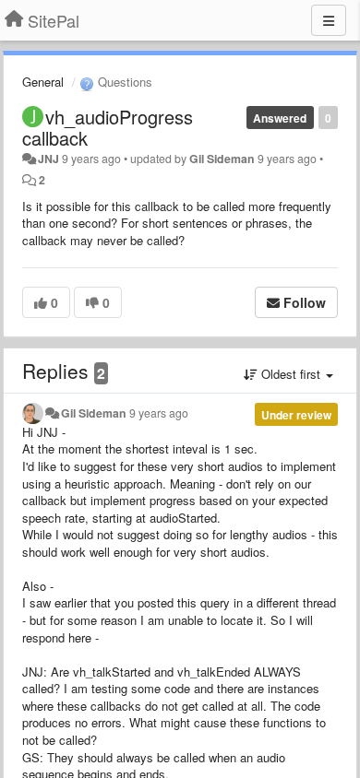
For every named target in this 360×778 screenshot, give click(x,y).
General (43, 81)
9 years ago (158, 413)
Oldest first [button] (291, 374)
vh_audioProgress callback (107, 127)
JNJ (48, 158)
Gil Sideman (222, 158)
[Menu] (328, 20)
